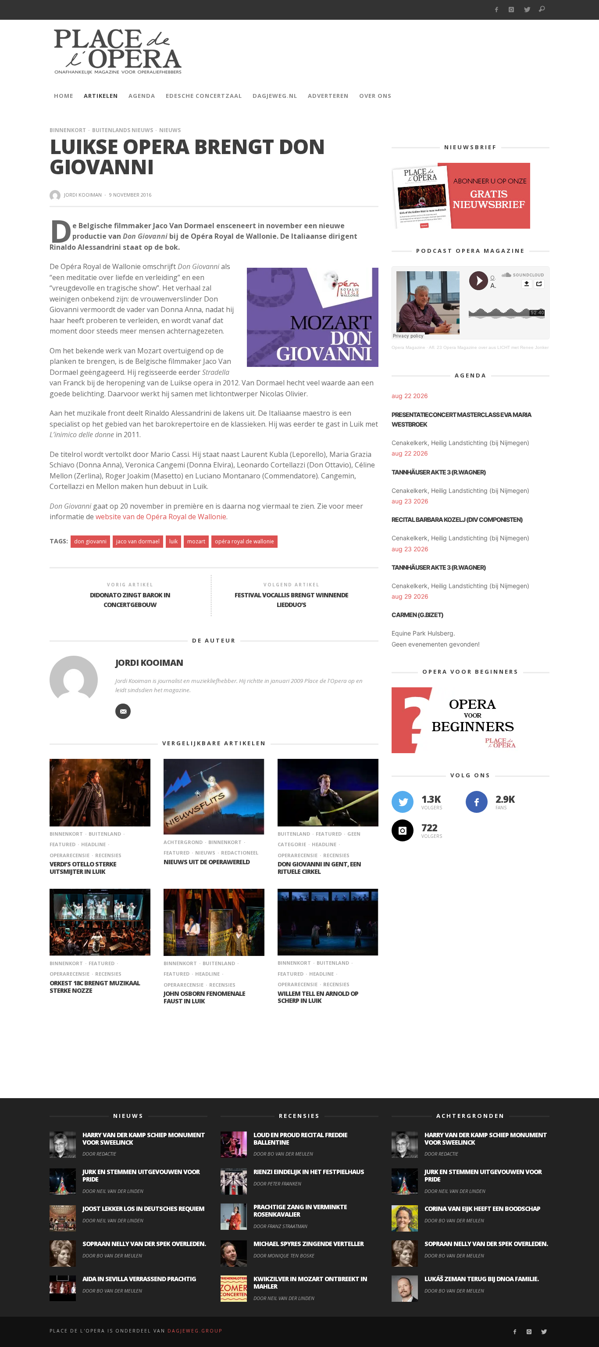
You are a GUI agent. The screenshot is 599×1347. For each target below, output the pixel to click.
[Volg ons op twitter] (403, 802)
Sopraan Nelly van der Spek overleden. (144, 1243)
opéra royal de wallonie (244, 541)
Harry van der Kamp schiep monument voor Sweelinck (143, 1138)
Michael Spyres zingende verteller (308, 1243)
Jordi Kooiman (83, 194)
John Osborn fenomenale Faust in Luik (204, 997)
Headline (93, 844)
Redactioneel (239, 852)
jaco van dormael (138, 541)
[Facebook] (496, 10)
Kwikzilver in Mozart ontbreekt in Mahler (310, 1282)
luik (173, 541)
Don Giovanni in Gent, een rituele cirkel (319, 868)
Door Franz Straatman (280, 1226)
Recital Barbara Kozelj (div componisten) (457, 519)
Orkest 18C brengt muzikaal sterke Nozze (95, 987)
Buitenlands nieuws (122, 130)
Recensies (108, 855)
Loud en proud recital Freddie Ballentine (300, 1138)
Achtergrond (183, 842)
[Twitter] (527, 10)
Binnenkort (68, 130)
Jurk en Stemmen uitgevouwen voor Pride (141, 1175)
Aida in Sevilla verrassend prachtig (139, 1279)
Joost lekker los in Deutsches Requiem (143, 1208)
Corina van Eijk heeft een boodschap (482, 1208)
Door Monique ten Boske (283, 1255)
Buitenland (105, 833)
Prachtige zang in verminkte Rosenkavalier (300, 1210)
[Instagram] (511, 10)
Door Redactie (99, 1153)
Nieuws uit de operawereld (207, 862)
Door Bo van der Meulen (112, 1255)
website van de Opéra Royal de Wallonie (161, 516)
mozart (196, 541)
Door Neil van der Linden (112, 1191)
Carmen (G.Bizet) (417, 614)
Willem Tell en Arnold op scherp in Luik (318, 997)
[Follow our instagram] (403, 830)
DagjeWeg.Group (195, 1331)
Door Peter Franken (277, 1183)
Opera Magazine (408, 347)
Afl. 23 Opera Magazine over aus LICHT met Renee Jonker (489, 347)
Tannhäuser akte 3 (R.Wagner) (439, 472)
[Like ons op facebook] (477, 802)
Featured (329, 833)
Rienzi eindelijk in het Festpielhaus (308, 1171)
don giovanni (90, 541)
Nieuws (170, 130)
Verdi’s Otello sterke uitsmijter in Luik (83, 868)
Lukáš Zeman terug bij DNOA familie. (481, 1279)
